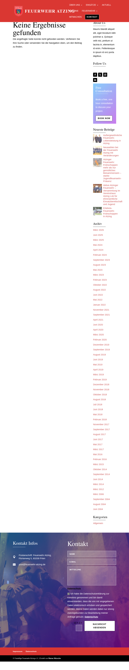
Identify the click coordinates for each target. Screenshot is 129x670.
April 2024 (98, 250)
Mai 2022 (97, 299)
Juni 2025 (98, 235)
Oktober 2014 (100, 469)
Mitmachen (75, 17)
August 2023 (99, 265)
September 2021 (101, 314)
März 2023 (98, 275)
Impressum (17, 651)
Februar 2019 (100, 379)
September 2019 (101, 349)
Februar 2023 (100, 280)
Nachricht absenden (99, 626)
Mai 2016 (97, 454)
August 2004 (99, 504)
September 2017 (101, 429)
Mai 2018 (97, 414)
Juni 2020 (98, 324)
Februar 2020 (100, 339)
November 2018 (101, 389)
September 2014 (101, 474)
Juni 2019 (98, 359)
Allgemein (98, 523)
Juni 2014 (98, 479)
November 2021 (101, 310)
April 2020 (98, 329)
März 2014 (98, 484)
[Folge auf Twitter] (100, 75)
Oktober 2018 (100, 394)
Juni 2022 (98, 295)
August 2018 (99, 399)
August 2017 (99, 434)
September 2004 (101, 499)
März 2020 (98, 334)
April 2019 (98, 369)
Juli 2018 (97, 404)
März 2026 (98, 230)
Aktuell (106, 5)
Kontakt (92, 17)
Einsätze (91, 5)
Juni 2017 (98, 439)
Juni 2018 (98, 409)
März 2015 (98, 464)
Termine (73, 11)
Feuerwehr (88, 11)
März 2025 (98, 240)
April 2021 (98, 320)
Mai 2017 (97, 444)
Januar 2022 (99, 305)
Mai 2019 (97, 364)
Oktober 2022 (100, 285)
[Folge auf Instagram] (105, 75)
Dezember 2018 (101, 384)
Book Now (104, 118)
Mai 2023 (97, 270)
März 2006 (98, 494)
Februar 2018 (100, 419)
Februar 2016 (100, 459)
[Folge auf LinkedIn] (95, 80)
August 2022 (99, 290)
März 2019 (98, 374)
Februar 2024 (100, 255)
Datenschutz (91, 617)
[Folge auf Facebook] (95, 75)
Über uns (74, 5)
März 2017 (98, 449)
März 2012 (98, 489)
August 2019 (99, 354)
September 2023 (101, 260)
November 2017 (101, 424)
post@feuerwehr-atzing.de (32, 564)
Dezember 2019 (101, 344)
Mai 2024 (97, 245)
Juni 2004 (98, 509)
